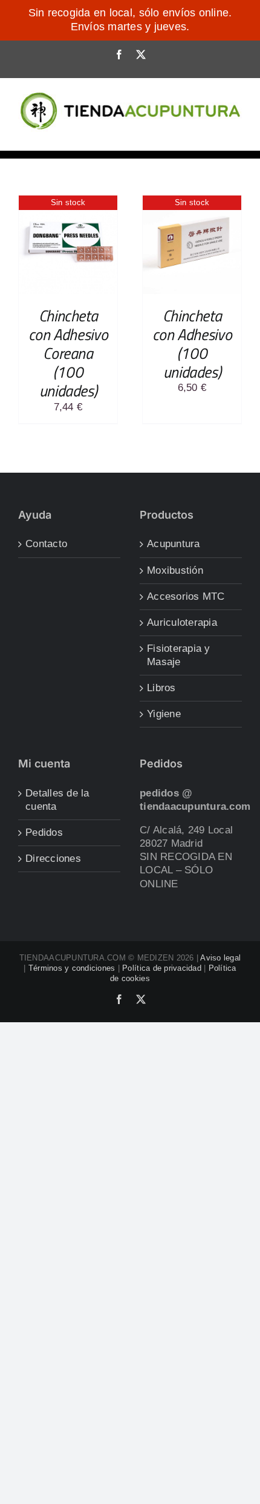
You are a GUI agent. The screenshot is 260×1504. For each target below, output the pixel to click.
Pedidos (44, 832)
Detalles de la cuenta (57, 799)
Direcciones (53, 858)
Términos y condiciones (71, 968)
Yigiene (164, 714)
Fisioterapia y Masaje (178, 655)
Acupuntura (173, 544)
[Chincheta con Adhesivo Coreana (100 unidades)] (68, 202)
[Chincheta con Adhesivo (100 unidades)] (192, 202)
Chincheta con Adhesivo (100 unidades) (192, 344)
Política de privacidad (161, 968)
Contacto (46, 544)
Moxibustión (175, 570)
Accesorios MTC (186, 596)
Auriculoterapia (182, 622)
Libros (161, 688)
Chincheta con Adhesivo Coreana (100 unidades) (68, 353)
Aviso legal (220, 957)
